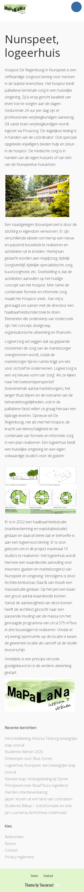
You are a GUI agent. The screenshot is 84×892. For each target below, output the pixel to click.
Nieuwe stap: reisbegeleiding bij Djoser (36, 778)
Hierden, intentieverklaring (26, 792)
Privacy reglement (19, 856)
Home (34, 875)
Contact (11, 850)
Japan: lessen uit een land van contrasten (38, 799)
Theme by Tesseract (39, 885)
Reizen (10, 843)
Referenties (14, 836)
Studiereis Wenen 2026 (24, 751)
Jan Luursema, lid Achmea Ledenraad (35, 812)
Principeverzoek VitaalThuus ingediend (36, 785)
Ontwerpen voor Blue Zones (28, 758)
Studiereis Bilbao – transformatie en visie (38, 805)
